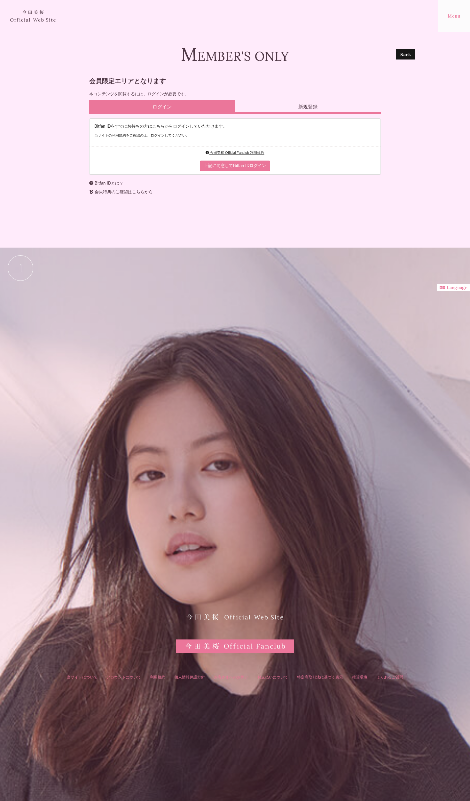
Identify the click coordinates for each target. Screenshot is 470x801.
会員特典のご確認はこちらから (124, 191)
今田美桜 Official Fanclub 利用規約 (236, 153)
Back (405, 54)
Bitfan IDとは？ (109, 183)
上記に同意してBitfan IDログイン (235, 165)
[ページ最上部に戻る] (20, 268)
